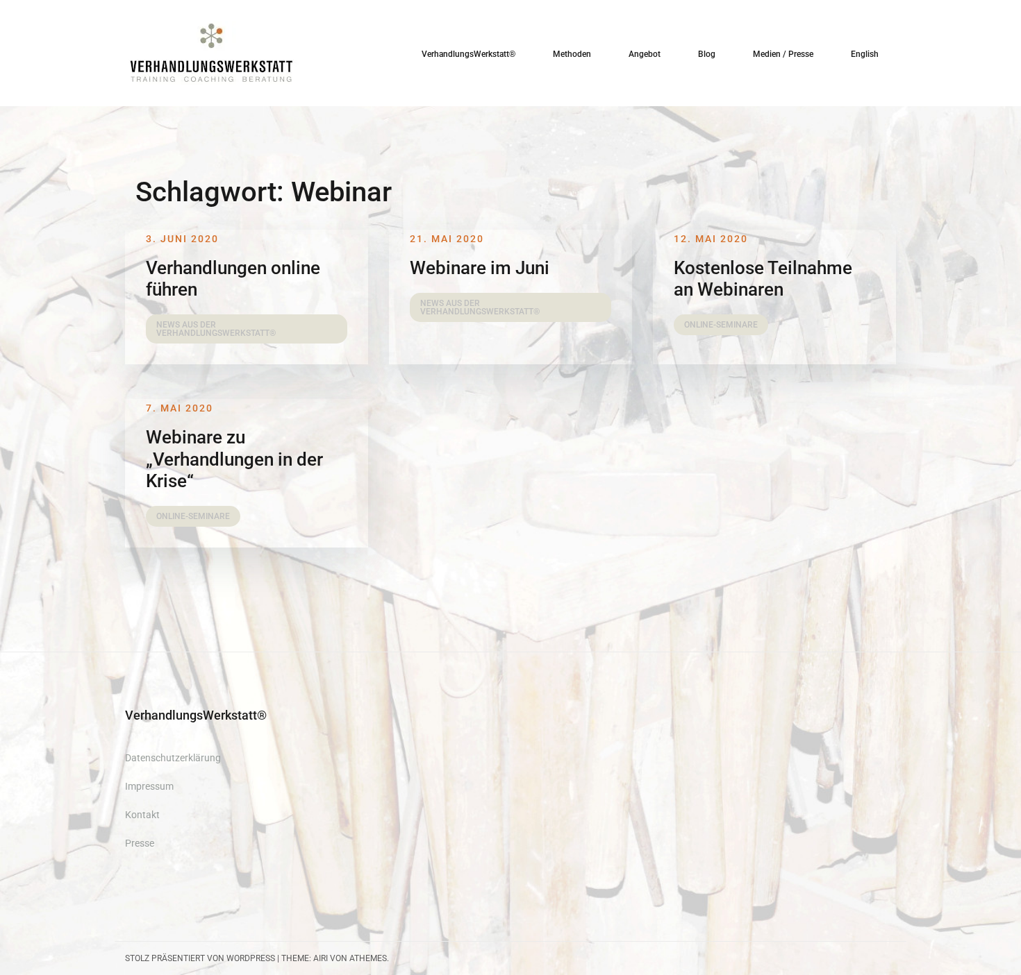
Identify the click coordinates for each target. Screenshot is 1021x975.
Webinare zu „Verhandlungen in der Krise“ (234, 459)
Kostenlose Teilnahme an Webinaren (763, 278)
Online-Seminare (721, 325)
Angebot (645, 54)
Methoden (572, 54)
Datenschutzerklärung (173, 757)
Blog (706, 54)
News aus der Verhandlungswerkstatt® (216, 329)
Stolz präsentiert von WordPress (200, 958)
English (865, 54)
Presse (139, 843)
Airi (320, 958)
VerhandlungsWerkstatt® (468, 54)
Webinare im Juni (479, 267)
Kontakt (142, 814)
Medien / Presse (783, 54)
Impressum (149, 786)
